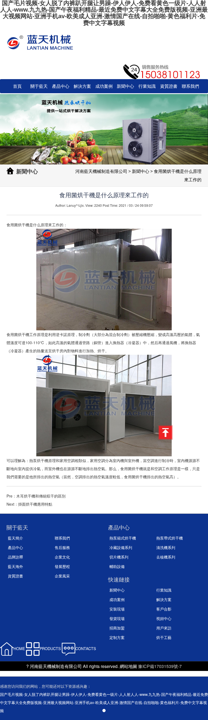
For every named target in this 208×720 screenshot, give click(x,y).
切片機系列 (118, 557)
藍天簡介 (15, 538)
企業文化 (62, 557)
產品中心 (60, 86)
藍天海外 (15, 566)
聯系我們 (190, 86)
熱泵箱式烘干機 (122, 538)
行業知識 (147, 86)
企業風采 (62, 576)
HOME (19, 648)
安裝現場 (117, 609)
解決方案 (82, 86)
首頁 (17, 86)
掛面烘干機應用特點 (35, 504)
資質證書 (168, 86)
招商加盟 (117, 628)
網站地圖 (128, 666)
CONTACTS (85, 648)
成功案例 (104, 86)
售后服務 (62, 547)
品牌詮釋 (15, 557)
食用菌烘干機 (17, 224)
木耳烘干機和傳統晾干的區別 (41, 496)
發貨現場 (117, 618)
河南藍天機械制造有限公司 (101, 171)
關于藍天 (39, 86)
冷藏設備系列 (120, 547)
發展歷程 (62, 566)
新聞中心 (125, 86)
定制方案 (117, 637)
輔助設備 (117, 566)
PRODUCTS (50, 648)
